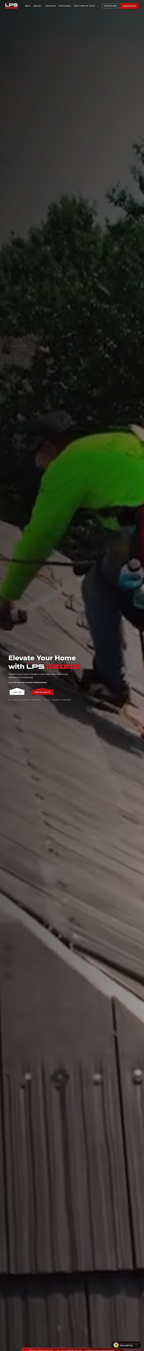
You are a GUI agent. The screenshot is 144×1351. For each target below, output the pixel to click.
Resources (51, 6)
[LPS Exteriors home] (11, 6)
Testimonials (64, 6)
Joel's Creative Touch (84, 6)
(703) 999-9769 (110, 6)
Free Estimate (129, 6)
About (28, 6)
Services (37, 6)
